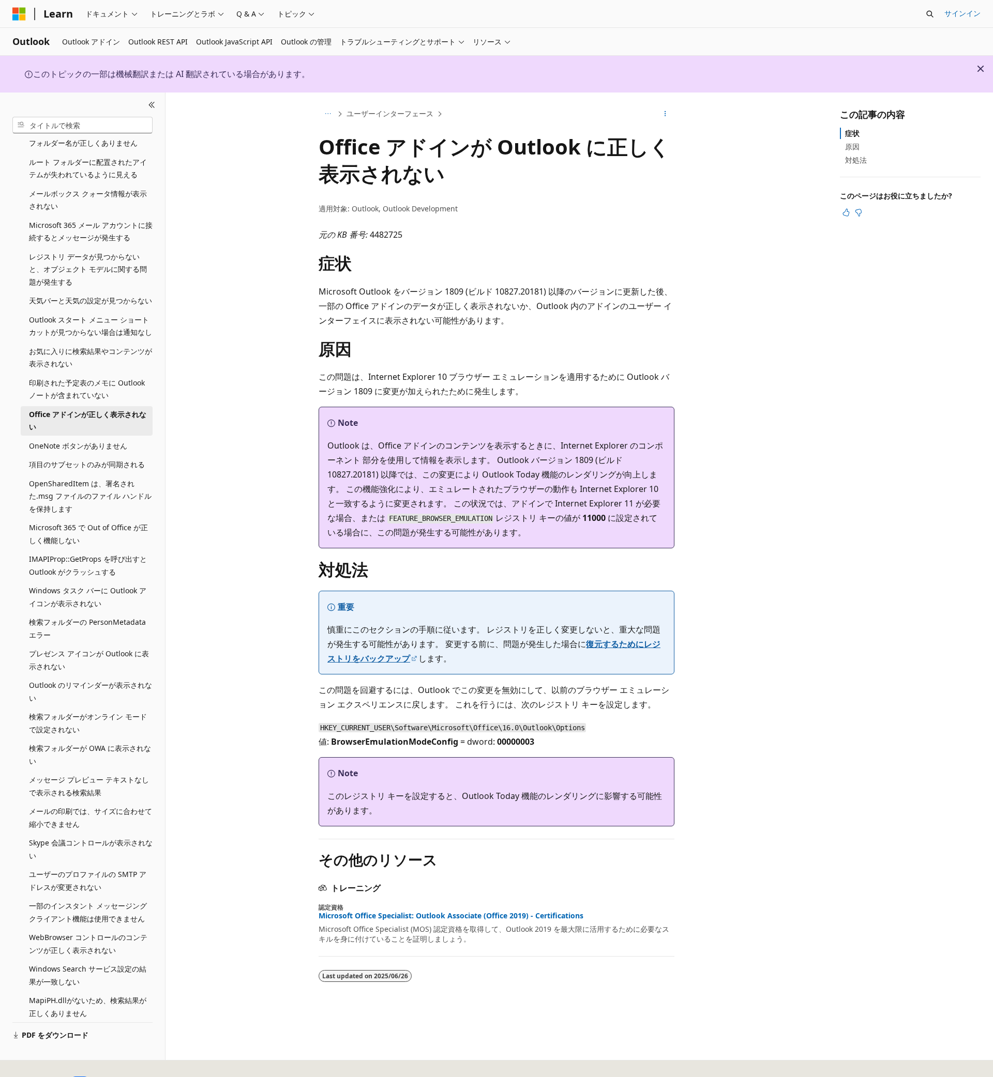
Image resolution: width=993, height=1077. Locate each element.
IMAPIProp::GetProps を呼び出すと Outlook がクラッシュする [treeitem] (88, 565)
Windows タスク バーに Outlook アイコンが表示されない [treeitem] (87, 597)
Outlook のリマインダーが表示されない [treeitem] (90, 691)
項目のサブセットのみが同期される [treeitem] (87, 464)
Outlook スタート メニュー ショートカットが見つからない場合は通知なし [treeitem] (90, 326)
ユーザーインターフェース (390, 113)
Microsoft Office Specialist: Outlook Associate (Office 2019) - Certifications (451, 915)
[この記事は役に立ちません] (858, 212)
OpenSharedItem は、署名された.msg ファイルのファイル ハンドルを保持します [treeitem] (90, 496)
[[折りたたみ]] (152, 105)
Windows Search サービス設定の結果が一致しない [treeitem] (87, 975)
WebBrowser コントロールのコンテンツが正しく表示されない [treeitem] (88, 943)
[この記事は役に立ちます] (846, 212)
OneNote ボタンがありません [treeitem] (78, 446)
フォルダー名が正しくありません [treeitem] (83, 143)
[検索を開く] (930, 14)
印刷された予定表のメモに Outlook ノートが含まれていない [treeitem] (87, 389)
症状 (852, 133)
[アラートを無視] (980, 68)
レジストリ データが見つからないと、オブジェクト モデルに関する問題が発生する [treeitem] (88, 269)
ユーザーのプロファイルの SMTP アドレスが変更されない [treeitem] (87, 880)
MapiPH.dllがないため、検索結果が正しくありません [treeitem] (87, 1006)
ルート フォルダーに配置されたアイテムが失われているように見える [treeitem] (88, 168)
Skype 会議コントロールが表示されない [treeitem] (91, 849)
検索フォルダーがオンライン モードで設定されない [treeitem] (88, 723)
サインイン (962, 13)
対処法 (856, 160)
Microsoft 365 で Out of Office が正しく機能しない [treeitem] (88, 533)
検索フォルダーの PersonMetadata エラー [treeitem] (87, 628)
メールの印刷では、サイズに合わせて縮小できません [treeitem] (90, 817)
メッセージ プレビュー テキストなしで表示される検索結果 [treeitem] (89, 786)
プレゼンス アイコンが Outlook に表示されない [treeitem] (89, 660)
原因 (852, 146)
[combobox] (82, 125)
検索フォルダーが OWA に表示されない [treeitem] (90, 754)
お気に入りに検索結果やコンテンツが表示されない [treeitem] (90, 357)
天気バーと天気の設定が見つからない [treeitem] (90, 300)
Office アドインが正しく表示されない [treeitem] (87, 420)
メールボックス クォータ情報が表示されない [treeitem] (88, 200)
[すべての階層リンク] (328, 114)
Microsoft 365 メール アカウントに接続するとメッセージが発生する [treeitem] (91, 231)
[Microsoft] (19, 14)
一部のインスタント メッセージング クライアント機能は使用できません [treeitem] (88, 912)
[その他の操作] (665, 114)
